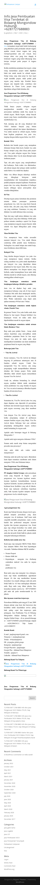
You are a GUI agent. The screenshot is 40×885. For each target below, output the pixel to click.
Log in (6, 859)
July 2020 (7, 796)
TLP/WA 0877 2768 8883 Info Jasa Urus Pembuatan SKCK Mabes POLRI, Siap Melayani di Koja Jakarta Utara (17, 718)
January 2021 (8, 780)
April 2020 (7, 806)
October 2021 (9, 767)
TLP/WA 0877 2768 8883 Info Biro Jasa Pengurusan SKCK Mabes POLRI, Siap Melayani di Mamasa (17, 710)
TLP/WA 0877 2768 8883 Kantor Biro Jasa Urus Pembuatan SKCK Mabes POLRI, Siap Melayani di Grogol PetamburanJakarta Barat (19, 735)
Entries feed (8, 863)
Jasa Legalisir (8, 831)
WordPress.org (9, 869)
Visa (25, 33)
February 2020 (9, 813)
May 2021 (7, 770)
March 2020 (8, 809)
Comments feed (9, 866)
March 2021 (8, 776)
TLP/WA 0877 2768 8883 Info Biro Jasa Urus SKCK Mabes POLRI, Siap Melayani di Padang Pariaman (19, 726)
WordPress (20, 882)
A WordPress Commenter (13, 755)
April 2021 (7, 773)
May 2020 (7, 803)
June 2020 (7, 799)
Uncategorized (9, 847)
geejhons (9, 33)
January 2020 (8, 816)
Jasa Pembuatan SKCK (12, 838)
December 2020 (9, 783)
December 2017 (9, 819)
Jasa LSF (7, 834)
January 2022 (8, 763)
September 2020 (9, 793)
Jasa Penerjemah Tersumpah (14, 841)
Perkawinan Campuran (12, 844)
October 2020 (9, 790)
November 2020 (9, 786)
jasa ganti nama (9, 828)
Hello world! (28, 755)
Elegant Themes (19, 880)
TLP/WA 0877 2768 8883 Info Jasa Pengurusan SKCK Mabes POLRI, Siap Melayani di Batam (17, 743)
